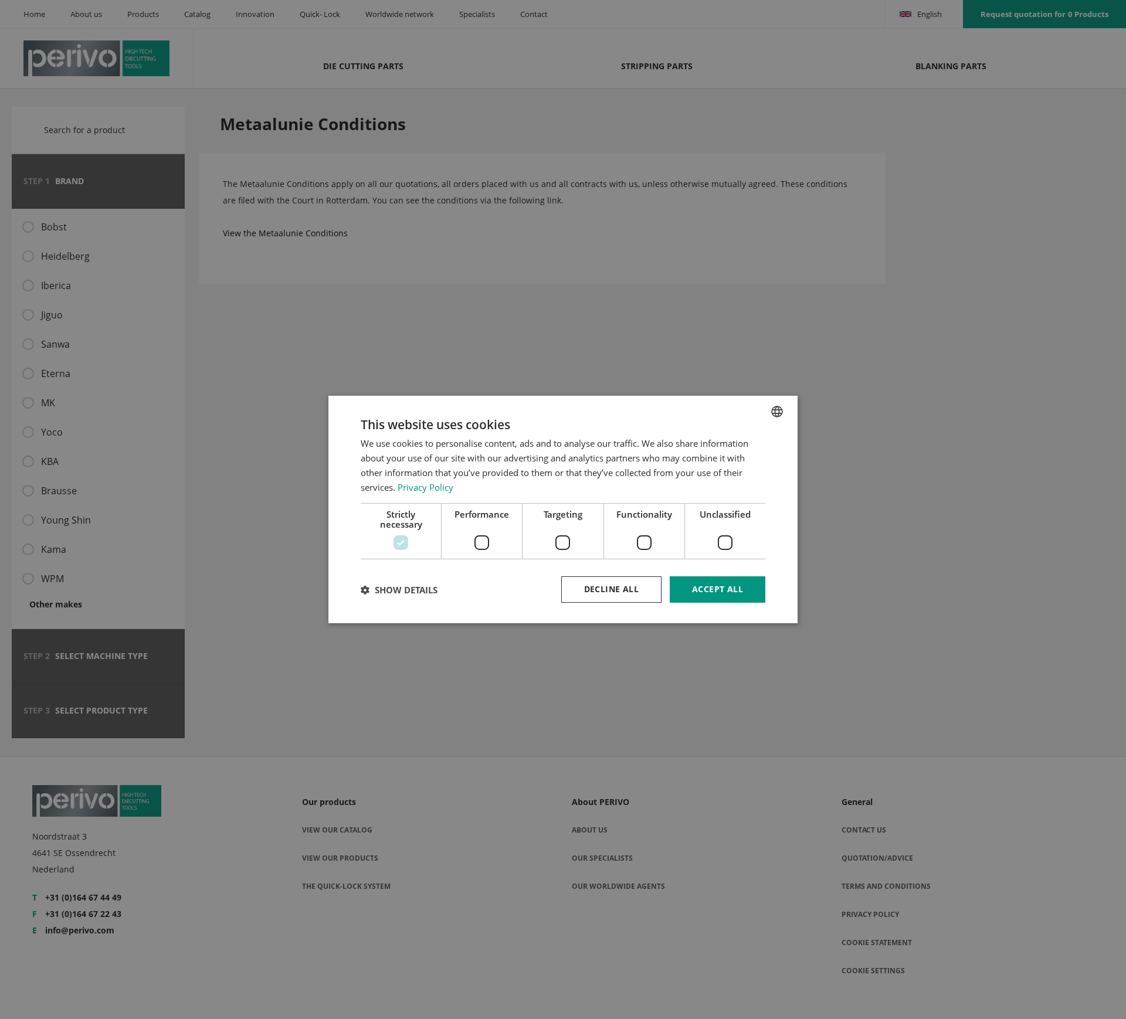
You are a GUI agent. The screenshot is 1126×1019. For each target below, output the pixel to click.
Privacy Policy (425, 487)
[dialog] (563, 509)
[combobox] (777, 411)
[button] (399, 589)
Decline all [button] (611, 589)
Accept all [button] (717, 589)
